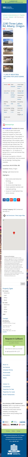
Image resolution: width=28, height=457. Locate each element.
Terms (13, 431)
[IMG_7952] (8, 63)
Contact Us (6, 384)
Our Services (6, 367)
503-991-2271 (16, 351)
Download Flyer (9, 124)
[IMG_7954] (8, 72)
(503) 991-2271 (14, 1)
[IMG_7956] (8, 37)
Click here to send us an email (13, 349)
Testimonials (6, 372)
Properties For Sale (8, 389)
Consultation (6, 386)
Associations (6, 375)
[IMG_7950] (8, 55)
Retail (5, 300)
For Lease (5, 291)
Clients (5, 378)
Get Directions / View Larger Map (15, 215)
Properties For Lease (9, 392)
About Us (5, 364)
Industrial (6, 293)
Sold (4, 314)
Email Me (5, 332)
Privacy (8, 431)
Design (18, 431)
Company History (8, 370)
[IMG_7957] (8, 46)
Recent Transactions (9, 394)
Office (5, 297)
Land (5, 295)
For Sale (5, 302)
